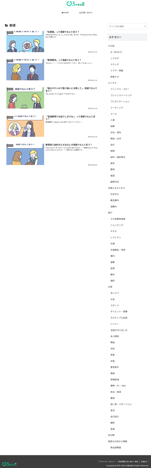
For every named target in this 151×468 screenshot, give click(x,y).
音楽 (112, 428)
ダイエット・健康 (118, 311)
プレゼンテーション (120, 101)
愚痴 (112, 373)
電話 (112, 175)
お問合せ (144, 461)
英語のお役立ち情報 (117, 441)
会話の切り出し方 (118, 330)
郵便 (112, 169)
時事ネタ (114, 76)
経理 (112, 150)
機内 (112, 255)
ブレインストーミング (121, 95)
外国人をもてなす (116, 187)
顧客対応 (114, 181)
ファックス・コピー (119, 88)
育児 (112, 410)
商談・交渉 (115, 138)
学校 (112, 348)
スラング (114, 64)
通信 (112, 280)
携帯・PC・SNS (118, 385)
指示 (112, 144)
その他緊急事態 (117, 218)
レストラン (115, 237)
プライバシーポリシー (107, 461)
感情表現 (114, 379)
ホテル (113, 231)
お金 (112, 299)
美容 (112, 397)
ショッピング (116, 224)
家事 (112, 354)
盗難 (112, 261)
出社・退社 (115, 132)
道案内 (113, 206)
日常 (110, 286)
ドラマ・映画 (116, 70)
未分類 (111, 435)
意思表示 (114, 367)
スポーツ (114, 305)
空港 (112, 268)
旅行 (110, 212)
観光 (112, 274)
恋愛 (112, 360)
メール (113, 113)
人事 (112, 119)
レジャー (114, 323)
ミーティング (116, 107)
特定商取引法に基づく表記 (128, 461)
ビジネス (112, 82)
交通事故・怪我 (117, 249)
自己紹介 (114, 416)
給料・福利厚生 (117, 157)
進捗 (112, 163)
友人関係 (114, 336)
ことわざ (114, 58)
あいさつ (114, 292)
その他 (111, 45)
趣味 (112, 422)
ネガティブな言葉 (118, 317)
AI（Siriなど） (117, 51)
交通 (112, 243)
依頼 (112, 126)
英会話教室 (115, 447)
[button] (145, 26)
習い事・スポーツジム (121, 404)
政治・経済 (115, 391)
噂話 (112, 342)
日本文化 (114, 194)
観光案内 (114, 200)
